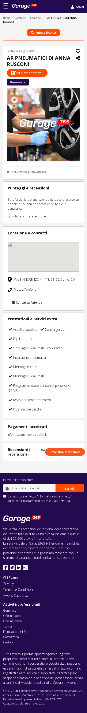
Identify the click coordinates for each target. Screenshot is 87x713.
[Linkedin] (18, 567)
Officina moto (12, 621)
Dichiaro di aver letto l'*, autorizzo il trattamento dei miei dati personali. (39, 498)
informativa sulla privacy (54, 496)
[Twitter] (12, 567)
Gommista (18, 82)
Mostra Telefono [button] (25, 289)
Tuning (7, 626)
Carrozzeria (11, 637)
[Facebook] (5, 567)
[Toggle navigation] (6, 6)
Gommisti (20, 18)
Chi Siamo (10, 577)
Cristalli (8, 642)
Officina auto (12, 616)
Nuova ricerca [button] (46, 33)
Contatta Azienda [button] (29, 302)
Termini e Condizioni (18, 589)
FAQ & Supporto (15, 595)
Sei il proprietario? (29, 73)
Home (6, 18)
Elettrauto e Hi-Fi (14, 632)
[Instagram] (25, 567)
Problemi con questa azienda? (29, 172)
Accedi (80, 7)
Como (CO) (36, 18)
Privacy (8, 583)
